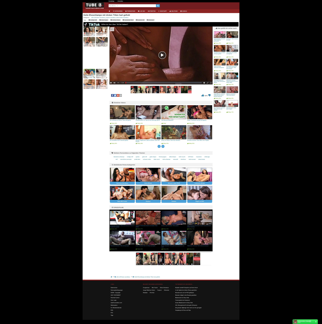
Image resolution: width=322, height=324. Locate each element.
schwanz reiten (147, 159)
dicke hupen (104, 20)
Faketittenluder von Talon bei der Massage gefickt (148, 120)
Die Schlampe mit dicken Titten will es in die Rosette (219, 109)
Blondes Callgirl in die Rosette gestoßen (185, 295)
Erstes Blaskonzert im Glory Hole (184, 302)
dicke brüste (201, 159)
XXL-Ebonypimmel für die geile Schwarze (186, 305)
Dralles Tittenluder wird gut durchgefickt (196, 120)
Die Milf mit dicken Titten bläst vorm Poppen (198, 140)
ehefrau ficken (116, 20)
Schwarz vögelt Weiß (174, 183)
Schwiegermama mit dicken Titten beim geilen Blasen (219, 81)
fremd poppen (162, 156)
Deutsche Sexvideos (122, 183)
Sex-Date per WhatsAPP (167, 120)
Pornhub (152, 292)
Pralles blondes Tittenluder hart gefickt (219, 67)
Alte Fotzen (155, 287)
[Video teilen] (117, 95)
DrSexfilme (120, 1)
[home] (111, 277)
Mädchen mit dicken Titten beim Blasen (231, 94)
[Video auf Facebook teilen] (112, 95)
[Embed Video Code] (120, 95)
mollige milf (93, 20)
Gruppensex (146, 287)
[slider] (164, 82)
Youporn (159, 290)
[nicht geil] (209, 95)
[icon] (109, 11)
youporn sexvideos (111, 17)
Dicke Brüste (148, 183)
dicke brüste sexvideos (122, 17)
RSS (112, 310)
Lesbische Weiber (200, 183)
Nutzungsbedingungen (117, 290)
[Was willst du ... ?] (158, 5)
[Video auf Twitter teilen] (115, 95)
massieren (199, 156)
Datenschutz (114, 287)
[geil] (202, 95)
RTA (112, 312)
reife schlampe (166, 159)
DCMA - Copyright (115, 292)
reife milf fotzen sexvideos (98, 17)
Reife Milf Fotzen (122, 201)
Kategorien (118, 11)
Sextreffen (151, 11)
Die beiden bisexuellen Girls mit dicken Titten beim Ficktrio (231, 67)
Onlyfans (174, 11)
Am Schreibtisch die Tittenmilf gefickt (119, 140)
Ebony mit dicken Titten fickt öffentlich (170, 140)
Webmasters (114, 305)
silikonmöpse (172, 156)
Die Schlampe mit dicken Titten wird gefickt (120, 120)
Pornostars (131, 11)
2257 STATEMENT (116, 295)
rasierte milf (141, 20)
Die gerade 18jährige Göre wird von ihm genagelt (188, 307)
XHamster (166, 290)
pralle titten (137, 159)
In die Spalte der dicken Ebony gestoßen (186, 290)
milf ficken (190, 156)
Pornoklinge (111, 1)
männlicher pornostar (126, 159)
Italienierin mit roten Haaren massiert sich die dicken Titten (232, 81)
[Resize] (207, 82)
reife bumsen (192, 159)
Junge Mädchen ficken (149, 290)
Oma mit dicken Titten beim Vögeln (231, 108)
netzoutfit (175, 159)
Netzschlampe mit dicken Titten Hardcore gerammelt (219, 40)
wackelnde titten (128, 20)
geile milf (144, 156)
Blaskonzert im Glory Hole (182, 297)
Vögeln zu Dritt (199, 201)
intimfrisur (183, 159)
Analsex (174, 201)
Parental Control (115, 297)
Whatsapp (163, 11)
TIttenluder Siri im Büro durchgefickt (231, 53)
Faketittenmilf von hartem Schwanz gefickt (219, 53)
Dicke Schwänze (164, 287)
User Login (113, 300)
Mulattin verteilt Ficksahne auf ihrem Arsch (186, 287)
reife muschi (182, 156)
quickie (137, 156)
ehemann (151, 20)
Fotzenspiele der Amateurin (182, 300)
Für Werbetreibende (116, 307)
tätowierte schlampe (119, 156)
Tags (112, 315)
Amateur (148, 201)
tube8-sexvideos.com (116, 302)
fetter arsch (157, 159)
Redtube (145, 292)
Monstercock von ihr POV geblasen (184, 292)
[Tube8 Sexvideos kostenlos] (95, 8)
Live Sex (142, 11)
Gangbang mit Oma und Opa (183, 310)
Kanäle (184, 11)
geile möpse (153, 156)
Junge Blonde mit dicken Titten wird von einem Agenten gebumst (219, 95)
